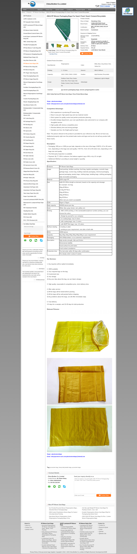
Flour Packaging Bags (29, 76)
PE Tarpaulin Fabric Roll (30, 22)
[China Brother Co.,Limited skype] (42, 242)
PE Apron (26, 131)
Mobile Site (103, 533)
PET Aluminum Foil (28, 207)
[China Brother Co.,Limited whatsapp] (31, 242)
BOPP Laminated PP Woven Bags (33, 25)
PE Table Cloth (27, 156)
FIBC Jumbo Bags (28, 41)
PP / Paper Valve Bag (29, 73)
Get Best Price (53, 54)
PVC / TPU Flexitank (29, 220)
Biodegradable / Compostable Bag (33, 108)
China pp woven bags (44, 552)
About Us (40, 9)
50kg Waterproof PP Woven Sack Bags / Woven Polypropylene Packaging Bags (49, 534)
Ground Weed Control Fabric (31, 33)
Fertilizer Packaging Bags (30, 87)
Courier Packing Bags (29, 98)
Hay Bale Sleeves (28, 60)
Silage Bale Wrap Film (29, 171)
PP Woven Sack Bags (39, 12)
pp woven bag (54, 467)
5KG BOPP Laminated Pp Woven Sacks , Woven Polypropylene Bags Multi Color (68, 546)
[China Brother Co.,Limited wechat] (37, 242)
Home (24, 9)
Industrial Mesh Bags (29, 184)
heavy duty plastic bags (65, 467)
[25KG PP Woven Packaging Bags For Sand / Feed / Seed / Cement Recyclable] (62, 30)
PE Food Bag (27, 140)
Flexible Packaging (28, 45)
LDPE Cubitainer (28, 19)
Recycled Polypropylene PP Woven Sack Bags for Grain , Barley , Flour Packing (48, 528)
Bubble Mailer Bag (28, 214)
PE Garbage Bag (28, 121)
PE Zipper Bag (27, 149)
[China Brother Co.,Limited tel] (25, 245)
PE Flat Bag (26, 124)
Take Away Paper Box (29, 193)
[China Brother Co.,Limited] (114, 6)
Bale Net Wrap (27, 174)
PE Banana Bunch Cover (30, 168)
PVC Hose (26, 217)
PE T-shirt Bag (27, 118)
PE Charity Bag (27, 137)
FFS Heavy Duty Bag (29, 181)
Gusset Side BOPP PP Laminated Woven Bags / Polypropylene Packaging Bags (68, 533)
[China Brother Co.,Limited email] (26, 242)
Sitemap (101, 531)
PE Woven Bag (27, 69)
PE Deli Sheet (27, 152)
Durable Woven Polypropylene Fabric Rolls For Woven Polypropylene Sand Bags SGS (87, 541)
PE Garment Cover (28, 165)
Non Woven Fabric (28, 105)
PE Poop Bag (27, 146)
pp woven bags (76, 467)
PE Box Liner (27, 159)
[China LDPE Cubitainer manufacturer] (32, 3)
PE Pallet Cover (27, 162)
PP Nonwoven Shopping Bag (31, 54)
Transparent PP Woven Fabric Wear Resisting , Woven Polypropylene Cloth (86, 528)
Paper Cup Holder (28, 196)
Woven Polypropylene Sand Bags (32, 93)
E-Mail (100, 529)
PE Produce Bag (28, 134)
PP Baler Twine (27, 177)
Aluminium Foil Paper (29, 187)
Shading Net (26, 211)
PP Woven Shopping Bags (30, 51)
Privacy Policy (34, 552)
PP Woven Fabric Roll (29, 30)
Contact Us (70, 9)
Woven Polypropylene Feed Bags (32, 82)
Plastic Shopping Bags (29, 102)
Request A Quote (106, 4)
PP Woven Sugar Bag (29, 79)
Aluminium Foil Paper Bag (30, 190)
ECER (105, 552)
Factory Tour (49, 9)
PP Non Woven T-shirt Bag (30, 48)
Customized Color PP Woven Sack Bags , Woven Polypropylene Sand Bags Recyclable (49, 541)
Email (114, 4)
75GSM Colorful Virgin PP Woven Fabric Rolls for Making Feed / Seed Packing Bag (87, 534)
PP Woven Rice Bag (29, 66)
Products (32, 9)
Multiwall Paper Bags (29, 57)
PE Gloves (26, 127)
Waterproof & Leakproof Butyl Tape (33, 202)
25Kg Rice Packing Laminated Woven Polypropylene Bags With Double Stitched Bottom (68, 539)
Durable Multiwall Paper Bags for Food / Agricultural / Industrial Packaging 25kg (49, 546)
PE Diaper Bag (27, 143)
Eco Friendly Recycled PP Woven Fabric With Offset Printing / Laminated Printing (87, 547)
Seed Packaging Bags (29, 90)
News (89, 9)
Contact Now (34, 236)
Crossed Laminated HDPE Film (32, 199)
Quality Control (59, 9)
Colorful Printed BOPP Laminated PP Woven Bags (68, 527)
